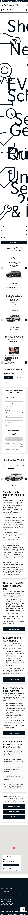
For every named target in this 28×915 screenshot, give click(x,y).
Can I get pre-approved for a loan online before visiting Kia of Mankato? (14, 769)
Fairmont (16, 564)
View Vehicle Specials (14, 806)
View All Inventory (13, 302)
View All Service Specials (13, 339)
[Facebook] (2, 904)
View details (14, 283)
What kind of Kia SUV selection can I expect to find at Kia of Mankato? (13, 753)
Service (10, 911)
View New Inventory (14, 629)
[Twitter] (8, 904)
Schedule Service (13, 341)
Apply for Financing (14, 733)
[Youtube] (11, 904)
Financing (16, 911)
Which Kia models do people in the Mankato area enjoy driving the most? (13, 761)
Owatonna (8, 566)
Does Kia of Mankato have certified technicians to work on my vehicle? (13, 777)
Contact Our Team (14, 817)
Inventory (4, 911)
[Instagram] (5, 904)
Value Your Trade (14, 811)
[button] (14, 848)
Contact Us (7, 891)
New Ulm (10, 564)
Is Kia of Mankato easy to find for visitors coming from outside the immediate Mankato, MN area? (13, 786)
